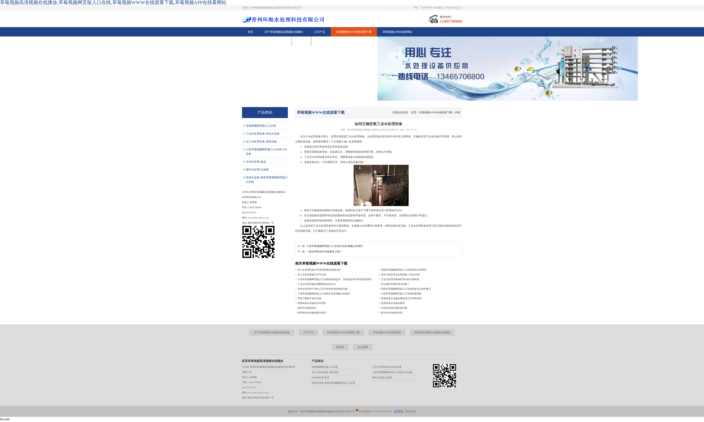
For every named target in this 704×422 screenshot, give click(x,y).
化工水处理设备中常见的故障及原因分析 (319, 269)
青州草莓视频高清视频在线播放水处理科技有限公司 (372, 130)
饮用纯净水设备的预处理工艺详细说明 (401, 298)
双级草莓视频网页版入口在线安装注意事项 (403, 269)
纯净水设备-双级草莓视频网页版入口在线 (267, 179)
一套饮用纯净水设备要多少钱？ (324, 251)
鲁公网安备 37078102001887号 (375, 411)
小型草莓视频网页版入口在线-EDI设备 (266, 151)
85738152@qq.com (453, 7)
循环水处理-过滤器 (257, 169)
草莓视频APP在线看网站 (397, 31)
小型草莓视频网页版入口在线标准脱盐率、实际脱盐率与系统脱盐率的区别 (336, 279)
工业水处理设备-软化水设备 (263, 133)
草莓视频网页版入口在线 (261, 125)
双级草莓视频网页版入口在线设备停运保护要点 (406, 288)
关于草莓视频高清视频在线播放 (283, 31)
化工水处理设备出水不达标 (312, 274)
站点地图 (363, 347)
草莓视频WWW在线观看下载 (353, 31)
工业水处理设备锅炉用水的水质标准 (400, 279)
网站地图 (5, 419)
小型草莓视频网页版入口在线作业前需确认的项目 (334, 246)
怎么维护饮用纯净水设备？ (395, 284)
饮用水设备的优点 (307, 308)
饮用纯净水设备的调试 (393, 303)
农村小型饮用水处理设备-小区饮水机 (400, 274)
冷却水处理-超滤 (256, 161)
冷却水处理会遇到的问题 (394, 308)
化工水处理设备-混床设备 (261, 141)
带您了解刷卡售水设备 (309, 298)
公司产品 (319, 31)
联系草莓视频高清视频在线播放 (267, 41)
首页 (250, 31)
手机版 (412, 411)
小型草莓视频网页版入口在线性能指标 (401, 293)
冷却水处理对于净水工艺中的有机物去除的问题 (323, 288)
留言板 (301, 41)
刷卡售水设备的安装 (391, 312)
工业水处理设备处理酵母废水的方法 (317, 284)
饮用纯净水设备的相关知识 (312, 312)
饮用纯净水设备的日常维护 (312, 303)
